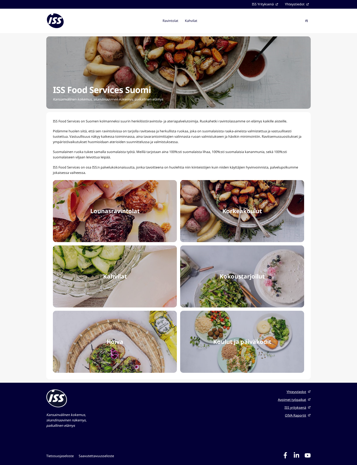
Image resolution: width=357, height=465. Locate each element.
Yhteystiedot (295, 4)
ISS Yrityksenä (263, 4)
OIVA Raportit (295, 415)
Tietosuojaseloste (60, 456)
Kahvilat (191, 20)
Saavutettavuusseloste (96, 456)
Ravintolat (170, 20)
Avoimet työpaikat (292, 399)
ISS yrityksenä (295, 407)
